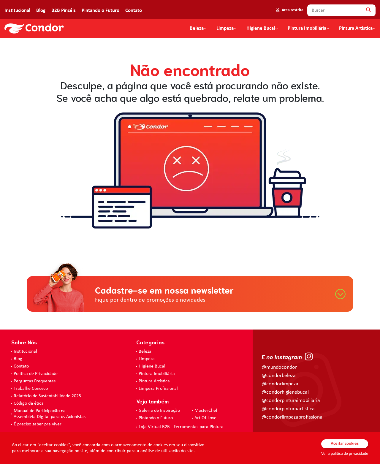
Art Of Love (205, 418)
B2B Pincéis (63, 10)
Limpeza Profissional (158, 388)
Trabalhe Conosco (31, 388)
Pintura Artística (356, 28)
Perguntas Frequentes (35, 381)
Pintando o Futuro (100, 10)
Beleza (197, 28)
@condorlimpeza (280, 384)
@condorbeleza (279, 376)
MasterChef (205, 410)
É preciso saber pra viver (37, 424)
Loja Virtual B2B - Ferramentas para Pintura (181, 427)
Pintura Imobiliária (307, 28)
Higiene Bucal (260, 28)
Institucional (17, 10)
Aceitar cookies (345, 443)
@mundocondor (279, 367)
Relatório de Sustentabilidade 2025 (47, 396)
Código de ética (29, 403)
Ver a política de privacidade (344, 454)
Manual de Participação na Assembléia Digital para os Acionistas (50, 413)
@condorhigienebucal (285, 392)
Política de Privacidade (36, 373)
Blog (40, 10)
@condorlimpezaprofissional (293, 417)
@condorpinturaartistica (288, 409)
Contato (133, 10)
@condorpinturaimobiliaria (291, 400)
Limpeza (147, 359)
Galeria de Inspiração (159, 410)
